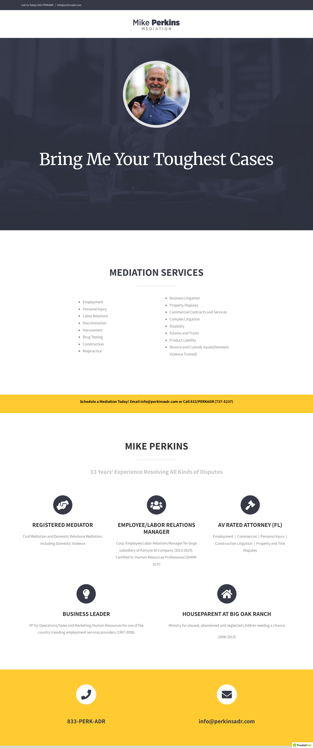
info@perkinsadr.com (69, 5)
